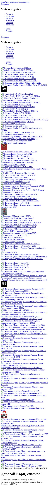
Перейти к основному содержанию (15, 2)
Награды (9, 18)
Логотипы (10, 16)
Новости (9, 23)
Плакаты (9, 14)
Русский (9, 31)
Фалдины (5, 4)
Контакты (10, 25)
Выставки (10, 21)
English (8, 29)
